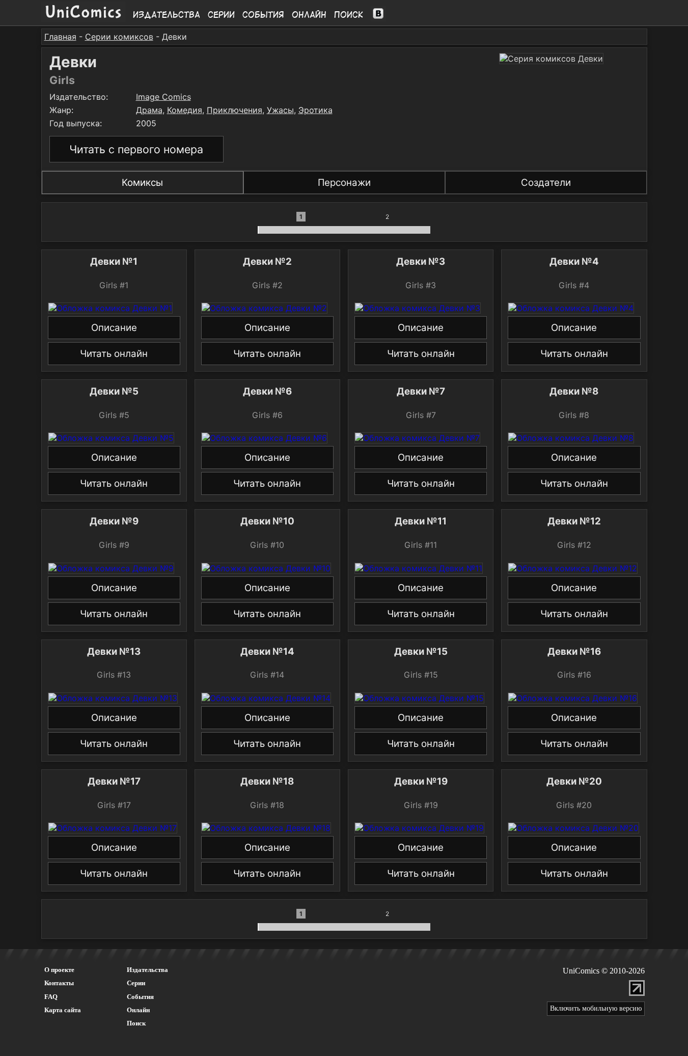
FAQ (51, 997)
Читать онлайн (114, 353)
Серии (221, 15)
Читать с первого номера (136, 149)
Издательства (166, 15)
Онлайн (309, 15)
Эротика (315, 110)
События (263, 15)
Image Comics (163, 97)
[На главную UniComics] (83, 19)
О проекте (59, 970)
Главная (60, 37)
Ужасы (280, 110)
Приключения (234, 110)
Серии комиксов (119, 37)
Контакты (59, 983)
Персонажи (344, 182)
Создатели (546, 182)
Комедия (184, 110)
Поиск (348, 15)
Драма (149, 110)
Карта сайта (62, 1010)
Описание (114, 328)
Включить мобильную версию (596, 1008)
